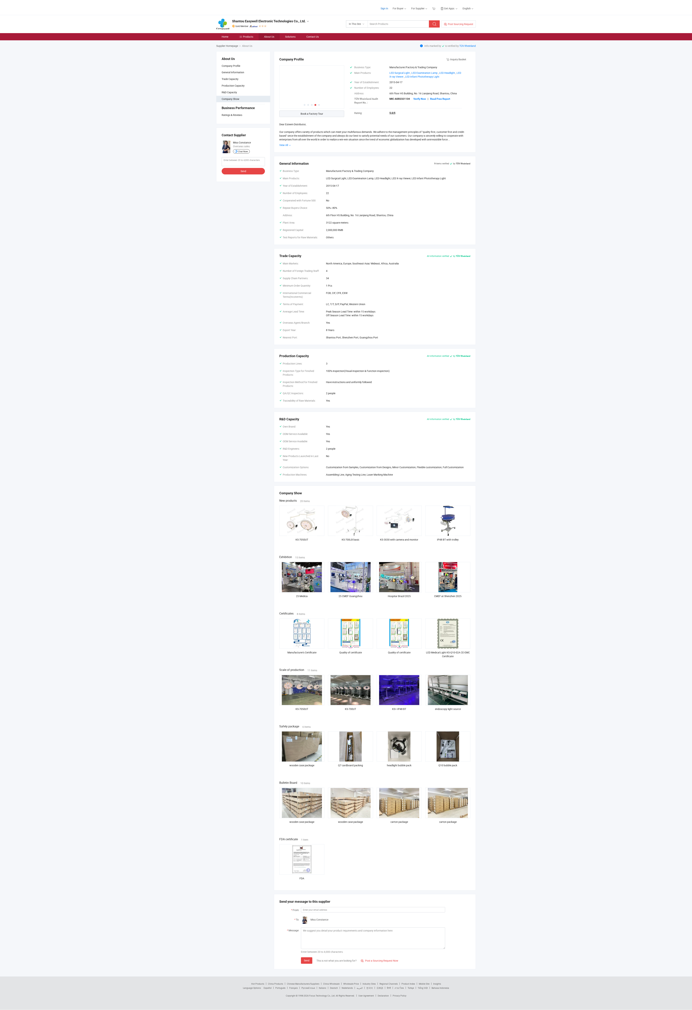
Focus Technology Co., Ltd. (322, 995)
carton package (399, 822)
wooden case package (301, 765)
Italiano (322, 987)
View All (284, 145)
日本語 (380, 987)
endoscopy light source (448, 709)
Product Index (408, 983)
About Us (269, 36)
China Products (275, 983)
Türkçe (411, 987)
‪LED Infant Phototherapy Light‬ (422, 76)
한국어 (369, 987)
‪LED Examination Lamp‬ (424, 73)
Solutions (290, 36)
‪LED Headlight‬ (447, 73)
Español (268, 987)
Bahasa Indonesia (440, 987)
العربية (360, 987)
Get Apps (449, 8)
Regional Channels (389, 983)
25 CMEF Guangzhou (350, 596)
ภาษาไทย (399, 987)
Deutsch (334, 987)
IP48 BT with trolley (448, 539)
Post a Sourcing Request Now (379, 960)
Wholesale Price (351, 983)
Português (280, 987)
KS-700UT (350, 709)
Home (225, 36)
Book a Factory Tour (312, 113)
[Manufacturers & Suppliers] (239, 7)
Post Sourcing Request (460, 24)
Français (293, 987)
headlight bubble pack (399, 765)
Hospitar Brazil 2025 (399, 596)
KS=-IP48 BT (399, 709)
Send (243, 171)
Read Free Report (440, 98)
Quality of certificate (350, 652)
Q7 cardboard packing (350, 765)
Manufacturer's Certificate (301, 652)
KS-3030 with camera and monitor (399, 539)
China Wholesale (331, 983)
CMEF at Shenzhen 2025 (448, 596)
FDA (302, 878)
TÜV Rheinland (467, 46)
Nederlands (347, 987)
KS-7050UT (302, 539)
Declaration (383, 995)
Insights (437, 983)
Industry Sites (369, 983)
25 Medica (302, 596)
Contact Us (312, 36)
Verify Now (419, 98)
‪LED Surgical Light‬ (399, 73)
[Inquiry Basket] (434, 8)
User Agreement (366, 995)
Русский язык (308, 987)
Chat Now (243, 151)
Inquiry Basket (458, 59)
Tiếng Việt (423, 987)
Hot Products (257, 983)
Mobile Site (424, 983)
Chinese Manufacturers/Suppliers (303, 983)
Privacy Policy (399, 995)
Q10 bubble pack (447, 765)
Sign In (384, 8)
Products (248, 36)
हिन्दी (389, 987)
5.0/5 (392, 112)
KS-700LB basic (350, 539)
